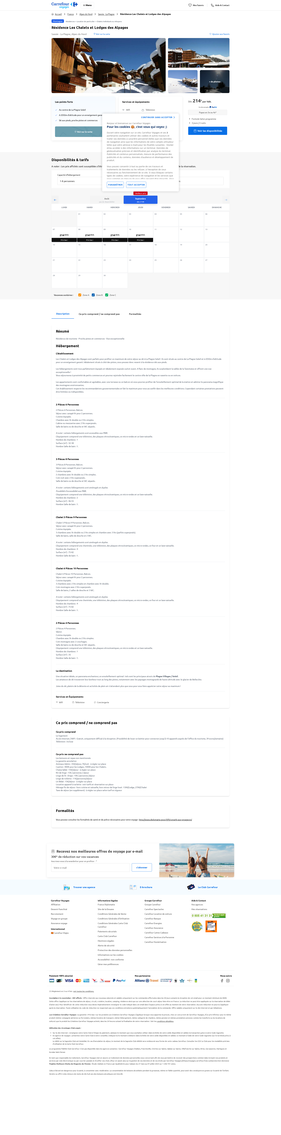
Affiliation (55, 904)
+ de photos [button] (214, 81)
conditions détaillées (165, 1021)
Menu (89, 5)
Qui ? (167, 174)
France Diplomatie (106, 904)
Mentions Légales (106, 940)
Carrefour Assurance (154, 928)
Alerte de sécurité (106, 945)
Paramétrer (115, 184)
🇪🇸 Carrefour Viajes (60, 932)
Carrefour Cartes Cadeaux (156, 932)
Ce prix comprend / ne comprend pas (99, 313)
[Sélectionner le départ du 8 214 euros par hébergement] (89, 234)
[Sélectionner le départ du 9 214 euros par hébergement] (115, 234)
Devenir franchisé (59, 909)
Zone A (86, 295)
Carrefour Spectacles (154, 909)
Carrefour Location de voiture (158, 913)
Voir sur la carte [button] (102, 34)
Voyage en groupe (59, 918)
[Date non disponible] (89, 219)
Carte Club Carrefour (107, 936)
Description (62, 313)
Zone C (113, 295)
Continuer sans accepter (156, 117)
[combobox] (82, 181)
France (70, 14)
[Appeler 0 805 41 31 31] (210, 915)
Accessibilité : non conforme (111, 959)
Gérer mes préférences (108, 964)
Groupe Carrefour (153, 904)
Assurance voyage (59, 923)
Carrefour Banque (153, 918)
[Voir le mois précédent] (55, 200)
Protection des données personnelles (115, 950)
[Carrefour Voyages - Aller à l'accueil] (65, 5)
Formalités (135, 313)
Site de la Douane (106, 909)
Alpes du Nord (85, 14)
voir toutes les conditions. (83, 991)
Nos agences (197, 904)
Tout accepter (136, 184)
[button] (109, 65)
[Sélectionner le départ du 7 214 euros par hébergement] (64, 234)
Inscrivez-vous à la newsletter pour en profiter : (74, 861)
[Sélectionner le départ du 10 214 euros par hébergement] (140, 234)
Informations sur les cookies (110, 954)
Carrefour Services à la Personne (159, 937)
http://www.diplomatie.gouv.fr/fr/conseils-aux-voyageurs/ (165, 819)
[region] (140, 152)
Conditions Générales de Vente (112, 913)
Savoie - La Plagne (106, 14)
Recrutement (57, 913)
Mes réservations (199, 909)
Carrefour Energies (153, 923)
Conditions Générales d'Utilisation (113, 918)
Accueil (58, 14)
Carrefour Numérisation (155, 942)
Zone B (99, 295)
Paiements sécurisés (107, 931)
